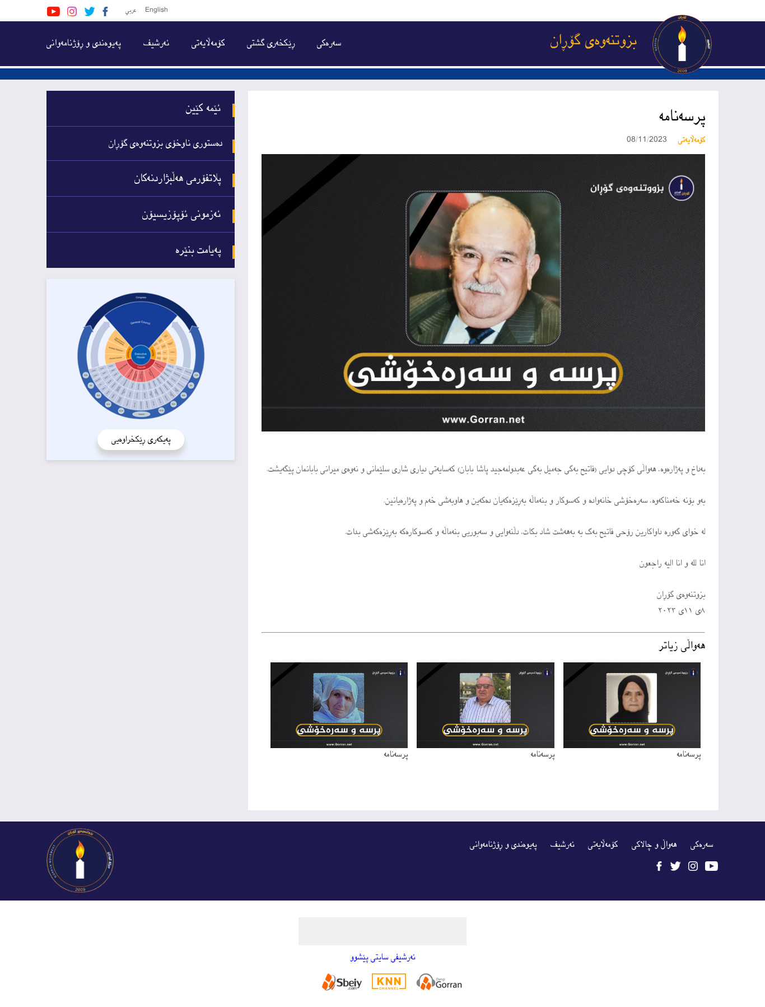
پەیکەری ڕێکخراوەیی (140, 439)
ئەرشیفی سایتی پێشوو (382, 957)
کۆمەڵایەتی (208, 43)
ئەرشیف (156, 43)
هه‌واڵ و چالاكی (654, 844)
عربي (130, 10)
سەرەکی (329, 43)
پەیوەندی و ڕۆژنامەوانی (83, 43)
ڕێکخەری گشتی (271, 43)
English (156, 10)
